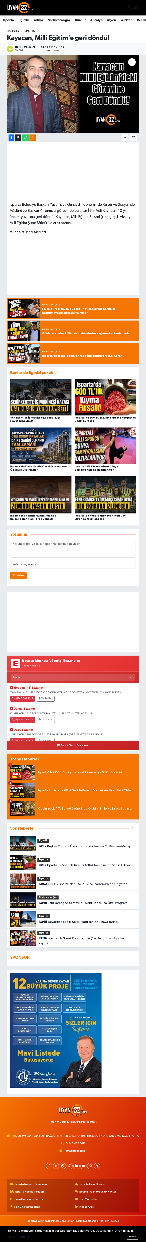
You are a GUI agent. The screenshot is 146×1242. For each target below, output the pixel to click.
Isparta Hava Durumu (93, 1184)
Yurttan (127, 20)
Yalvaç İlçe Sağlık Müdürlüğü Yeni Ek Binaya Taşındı (78, 922)
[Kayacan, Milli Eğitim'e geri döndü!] (73, 94)
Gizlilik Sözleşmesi (87, 1220)
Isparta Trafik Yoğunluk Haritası (98, 1191)
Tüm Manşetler (88, 1199)
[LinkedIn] (76, 1166)
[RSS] (97, 1166)
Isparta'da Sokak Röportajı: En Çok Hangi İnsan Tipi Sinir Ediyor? (81, 941)
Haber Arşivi (86, 1206)
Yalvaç (38, 20)
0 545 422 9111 (75, 1143)
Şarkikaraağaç (59, 20)
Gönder (18, 575)
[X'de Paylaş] (18, 137)
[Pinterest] (63, 1166)
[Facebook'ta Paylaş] (11, 137)
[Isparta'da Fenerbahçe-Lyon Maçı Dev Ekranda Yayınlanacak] (105, 494)
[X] (56, 1166)
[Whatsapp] (90, 1166)
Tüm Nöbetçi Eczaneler (75, 745)
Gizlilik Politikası (19, 1237)
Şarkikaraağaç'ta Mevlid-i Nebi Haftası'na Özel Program (82, 903)
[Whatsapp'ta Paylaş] (25, 137)
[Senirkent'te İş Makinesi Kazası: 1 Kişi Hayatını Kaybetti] (40, 396)
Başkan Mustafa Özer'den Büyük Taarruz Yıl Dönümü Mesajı (84, 846)
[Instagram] (70, 1166)
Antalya (96, 20)
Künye (115, 1220)
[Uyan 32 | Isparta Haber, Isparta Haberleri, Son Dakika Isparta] (20, 8)
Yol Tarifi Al (46, 698)
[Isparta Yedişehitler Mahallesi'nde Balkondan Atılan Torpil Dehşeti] (40, 494)
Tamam (132, 1237)
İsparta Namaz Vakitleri (29, 1191)
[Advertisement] (73, 171)
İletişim (105, 1220)
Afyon (111, 20)
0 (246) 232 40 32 (24, 720)
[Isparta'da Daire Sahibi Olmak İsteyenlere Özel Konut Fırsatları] (40, 446)
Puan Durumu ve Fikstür (29, 1199)
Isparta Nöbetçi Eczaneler (31, 1184)
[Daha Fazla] (32, 137)
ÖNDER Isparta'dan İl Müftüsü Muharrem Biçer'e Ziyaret (82, 884)
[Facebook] (49, 1166)
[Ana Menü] (135, 7)
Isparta (8, 20)
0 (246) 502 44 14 (24, 698)
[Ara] (130, 7)
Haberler (13, 31)
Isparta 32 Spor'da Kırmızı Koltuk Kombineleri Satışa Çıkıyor (84, 865)
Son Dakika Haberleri (27, 1206)
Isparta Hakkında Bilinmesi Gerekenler (50, 1220)
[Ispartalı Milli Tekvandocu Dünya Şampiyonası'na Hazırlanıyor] (105, 446)
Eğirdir (23, 20)
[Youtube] (83, 1166)
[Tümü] (134, 828)
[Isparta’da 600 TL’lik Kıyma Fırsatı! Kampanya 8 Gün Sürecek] (105, 396)
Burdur (80, 20)
